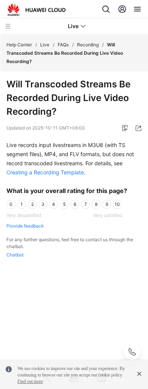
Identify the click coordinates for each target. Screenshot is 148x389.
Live (44, 44)
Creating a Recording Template (45, 172)
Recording (88, 44)
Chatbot (15, 255)
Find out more (30, 381)
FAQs (63, 44)
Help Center (19, 44)
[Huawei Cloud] (37, 10)
